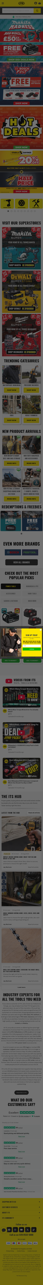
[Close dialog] (41, 630)
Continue (31, 649)
